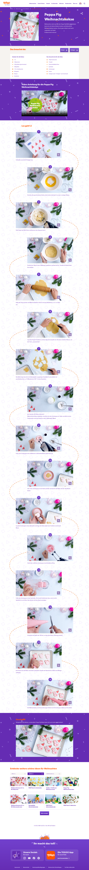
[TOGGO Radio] (80, 4)
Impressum (17, 867)
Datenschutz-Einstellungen (55, 867)
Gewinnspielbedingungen (38, 867)
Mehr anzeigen (44, 813)
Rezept (63, 50)
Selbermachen (32, 3)
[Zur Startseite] (6, 4)
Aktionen (61, 3)
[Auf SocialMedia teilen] (81, 13)
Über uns (75, 3)
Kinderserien (68, 3)
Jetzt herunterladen (63, 858)
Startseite (11, 8)
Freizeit (48, 3)
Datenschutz (26, 867)
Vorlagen (73, 50)
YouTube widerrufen (69, 867)
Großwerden (54, 3)
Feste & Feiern (41, 3)
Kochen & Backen (26, 8)
